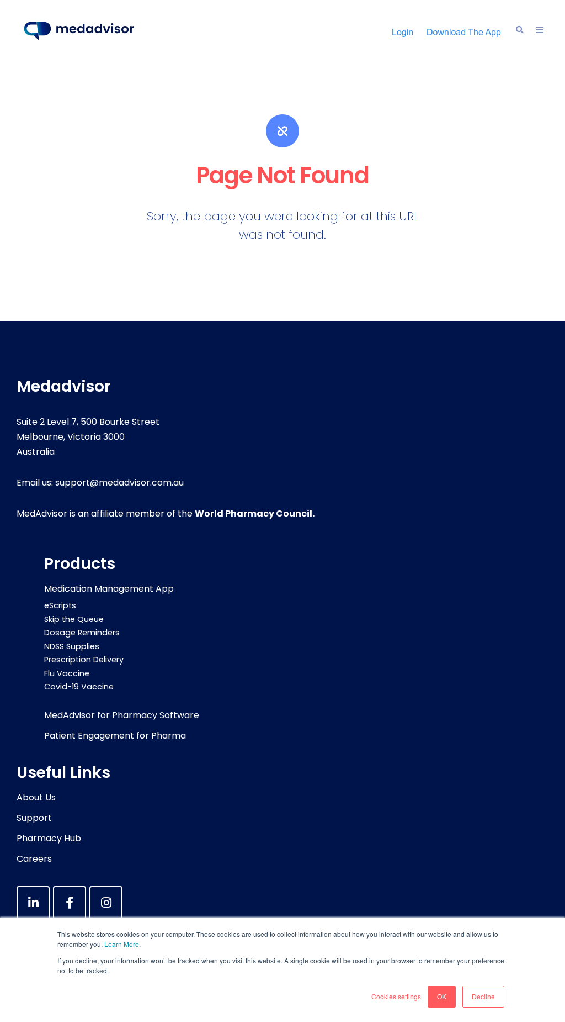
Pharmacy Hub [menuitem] (49, 838)
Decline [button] (483, 996)
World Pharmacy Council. (255, 513)
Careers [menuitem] (34, 858)
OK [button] (441, 996)
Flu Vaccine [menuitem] (66, 673)
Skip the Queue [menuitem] (74, 619)
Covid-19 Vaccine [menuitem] (79, 686)
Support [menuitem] (34, 818)
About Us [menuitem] (36, 797)
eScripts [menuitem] (60, 605)
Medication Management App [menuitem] (109, 588)
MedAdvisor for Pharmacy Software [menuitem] (121, 715)
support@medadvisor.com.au (119, 482)
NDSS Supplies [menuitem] (71, 646)
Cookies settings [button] (396, 996)
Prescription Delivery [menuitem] (84, 659)
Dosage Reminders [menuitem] (82, 632)
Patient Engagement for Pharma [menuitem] (115, 735)
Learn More (121, 944)
